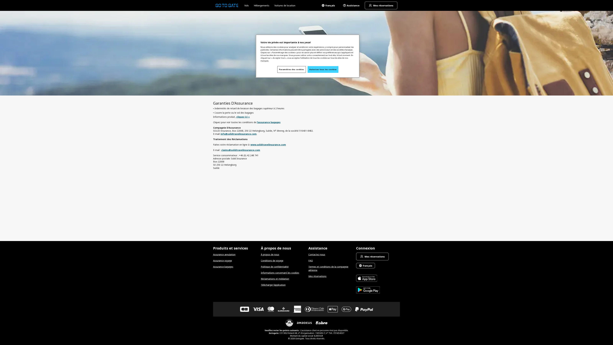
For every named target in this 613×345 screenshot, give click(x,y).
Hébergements (261, 5)
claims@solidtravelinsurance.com (240, 150)
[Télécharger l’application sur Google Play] (368, 290)
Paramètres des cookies (291, 69)
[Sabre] (321, 322)
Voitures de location (284, 5)
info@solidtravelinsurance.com (239, 133)
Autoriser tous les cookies (323, 69)
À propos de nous (270, 254)
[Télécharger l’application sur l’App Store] (368, 279)
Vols (246, 5)
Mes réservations (317, 276)
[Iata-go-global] (289, 322)
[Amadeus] (304, 323)
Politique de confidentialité (275, 266)
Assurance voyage (222, 260)
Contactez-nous (316, 254)
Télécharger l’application (273, 284)
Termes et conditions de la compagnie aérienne (328, 268)
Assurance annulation (224, 254)
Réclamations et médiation (275, 278)
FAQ (310, 260)
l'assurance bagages (268, 122)
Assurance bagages (223, 266)
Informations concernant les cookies (280, 272)
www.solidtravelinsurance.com (268, 144)
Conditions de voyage (272, 260)
